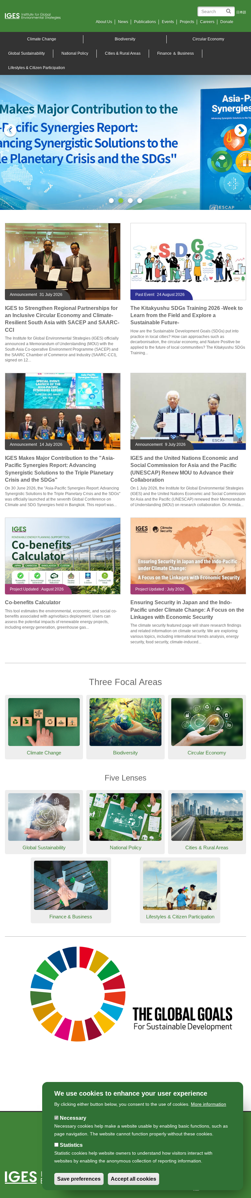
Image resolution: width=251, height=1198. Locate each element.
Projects (187, 22)
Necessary (73, 1118)
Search (230, 8)
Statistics (71, 1145)
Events (168, 22)
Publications (145, 22)
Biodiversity (125, 39)
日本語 (241, 12)
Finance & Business (70, 916)
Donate (226, 22)
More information (208, 1104)
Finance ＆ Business (175, 53)
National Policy (74, 53)
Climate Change (44, 752)
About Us (104, 22)
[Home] (35, 16)
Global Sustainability (44, 847)
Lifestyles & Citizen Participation (180, 916)
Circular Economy (208, 39)
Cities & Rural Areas (123, 53)
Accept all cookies (133, 1179)
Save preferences (79, 1179)
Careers (207, 22)
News (123, 22)
